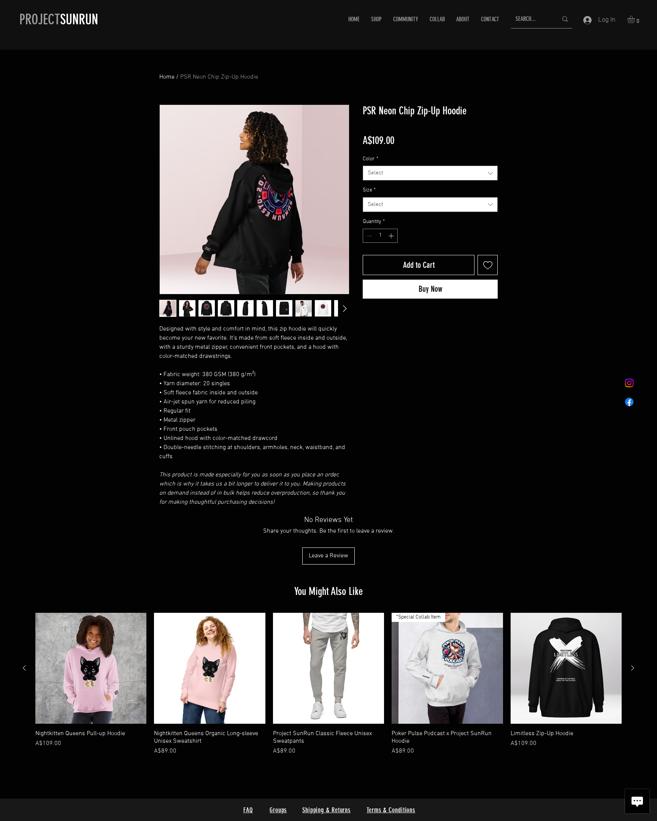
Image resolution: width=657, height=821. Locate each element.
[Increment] (392, 235)
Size (369, 190)
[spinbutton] (380, 235)
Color (370, 159)
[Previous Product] (24, 667)
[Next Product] (632, 667)
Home (167, 77)
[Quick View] (90, 668)
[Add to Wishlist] (488, 265)
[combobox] (430, 173)
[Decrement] (368, 235)
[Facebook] (629, 402)
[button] (635, 19)
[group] (328, 684)
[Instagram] (629, 383)
